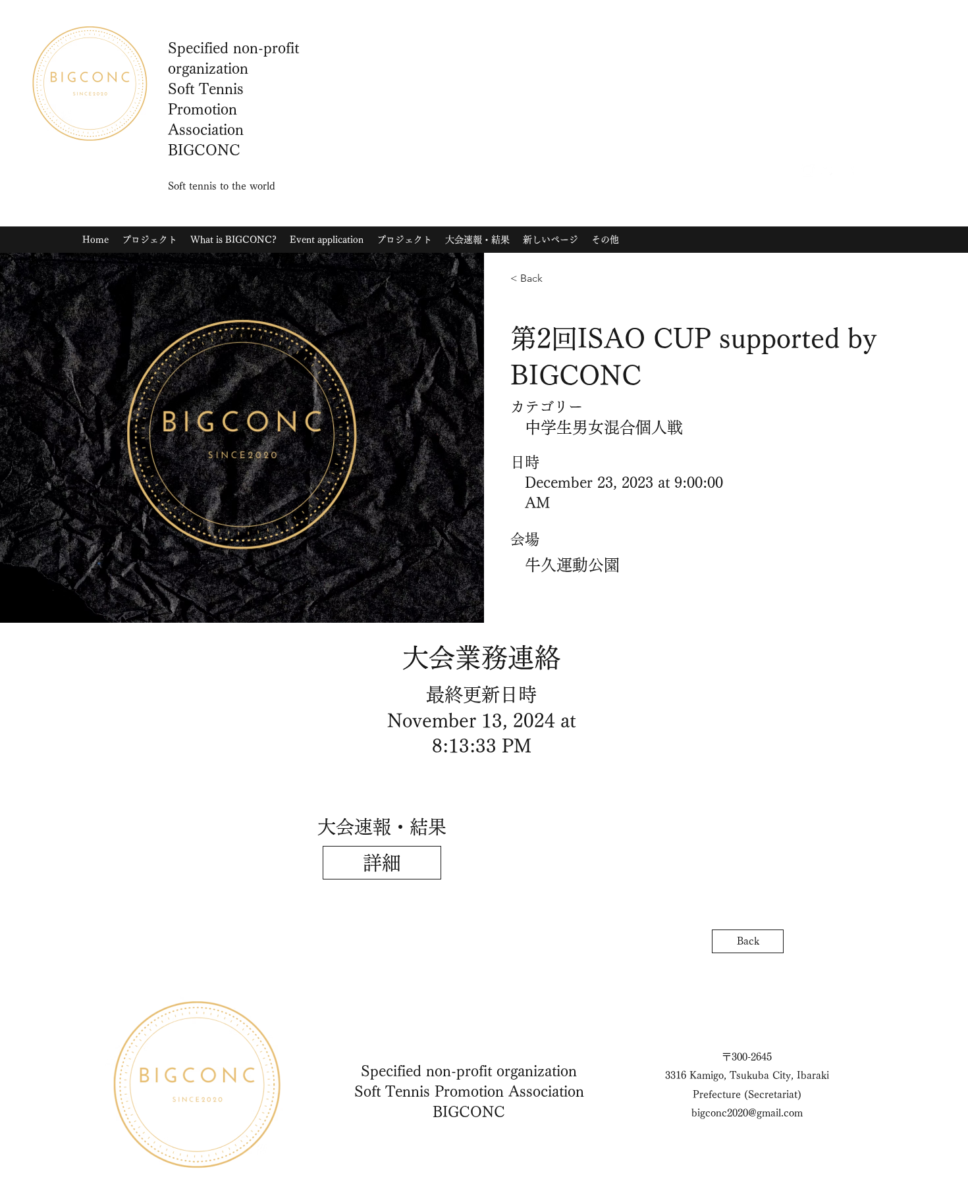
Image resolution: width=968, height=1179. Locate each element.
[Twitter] (827, 170)
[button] (382, 862)
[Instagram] (808, 170)
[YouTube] (847, 170)
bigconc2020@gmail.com (747, 1113)
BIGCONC (469, 1112)
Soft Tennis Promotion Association (469, 1091)
